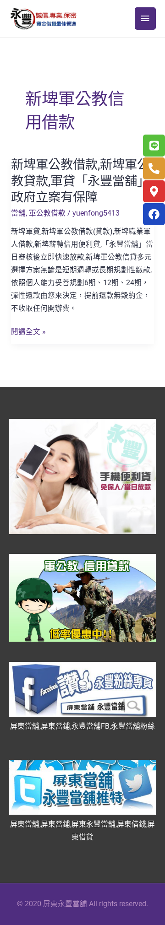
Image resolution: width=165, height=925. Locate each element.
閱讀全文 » (28, 332)
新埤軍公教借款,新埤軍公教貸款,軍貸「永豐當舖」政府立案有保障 (80, 181)
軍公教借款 (47, 213)
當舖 (18, 213)
